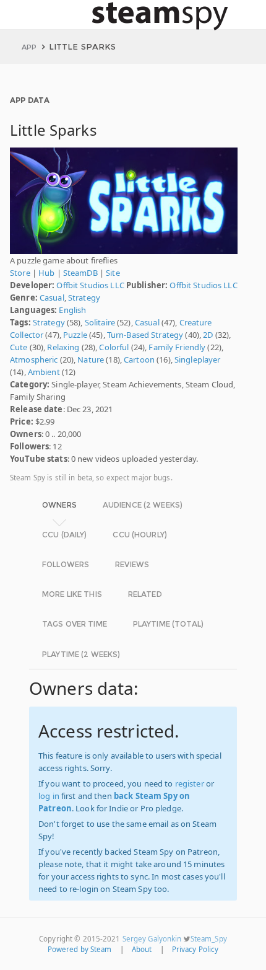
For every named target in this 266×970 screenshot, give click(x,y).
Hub (46, 272)
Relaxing (63, 347)
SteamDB (80, 272)
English (72, 309)
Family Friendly (176, 347)
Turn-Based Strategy (145, 334)
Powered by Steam (80, 949)
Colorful (114, 347)
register (189, 783)
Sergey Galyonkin (152, 938)
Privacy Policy (195, 949)
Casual (52, 297)
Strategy (84, 297)
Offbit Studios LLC (90, 285)
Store (20, 272)
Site (113, 272)
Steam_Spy (209, 938)
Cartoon (139, 359)
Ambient (44, 371)
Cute (19, 347)
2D (208, 334)
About (142, 949)
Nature (90, 359)
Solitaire (100, 322)
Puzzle (75, 334)
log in (48, 795)
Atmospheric (34, 359)
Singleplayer (197, 359)
